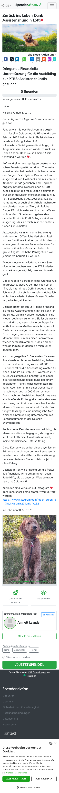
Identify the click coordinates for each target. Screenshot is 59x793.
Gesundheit (19, 650)
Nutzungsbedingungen (16, 712)
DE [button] (7, 5)
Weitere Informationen (16, 772)
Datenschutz (10, 718)
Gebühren (8, 695)
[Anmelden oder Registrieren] (3, 5)
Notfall (33, 650)
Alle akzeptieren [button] (16, 778)
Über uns (8, 701)
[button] (5, 60)
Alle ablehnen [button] (44, 778)
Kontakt (49, 615)
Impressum (9, 724)
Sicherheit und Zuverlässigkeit (21, 707)
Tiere (6, 650)
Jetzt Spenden (31, 664)
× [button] (55, 743)
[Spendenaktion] (28, 4)
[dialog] (29, 766)
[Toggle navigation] (52, 5)
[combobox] (50, 743)
